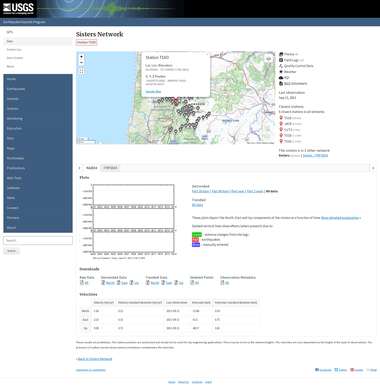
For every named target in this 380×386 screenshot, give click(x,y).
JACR (292, 124)
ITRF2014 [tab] (110, 168)
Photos (288, 54)
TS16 (292, 141)
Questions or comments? (91, 370)
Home (11, 79)
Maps (10, 148)
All (86, 283)
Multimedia (15, 158)
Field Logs (291, 60)
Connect (13, 208)
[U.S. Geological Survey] (18, 9)
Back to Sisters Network (95, 359)
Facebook (325, 370)
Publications (16, 168)
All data (272, 191)
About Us (183, 382)
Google (358, 370)
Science (12, 108)
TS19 (292, 118)
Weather (287, 71)
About (10, 66)
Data (10, 41)
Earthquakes (16, 89)
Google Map (153, 91)
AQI (284, 77)
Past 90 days (220, 191)
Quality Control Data (296, 66)
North (110, 283)
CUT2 (292, 130)
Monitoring (15, 118)
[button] (209, 114)
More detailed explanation (340, 218)
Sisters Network (99, 34)
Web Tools (14, 178)
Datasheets (293, 83)
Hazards (13, 98)
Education (14, 128)
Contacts (197, 382)
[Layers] (268, 58)
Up (136, 283)
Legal (208, 382)
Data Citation (15, 58)
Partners (13, 218)
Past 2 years (255, 191)
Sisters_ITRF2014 (315, 155)
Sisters (289, 155)
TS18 (292, 135)
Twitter (343, 370)
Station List (14, 49)
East (125, 283)
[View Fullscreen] (81, 71)
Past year (237, 191)
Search (11, 251)
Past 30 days (200, 191)
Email (373, 370)
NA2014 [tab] (91, 168)
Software (13, 188)
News (11, 198)
